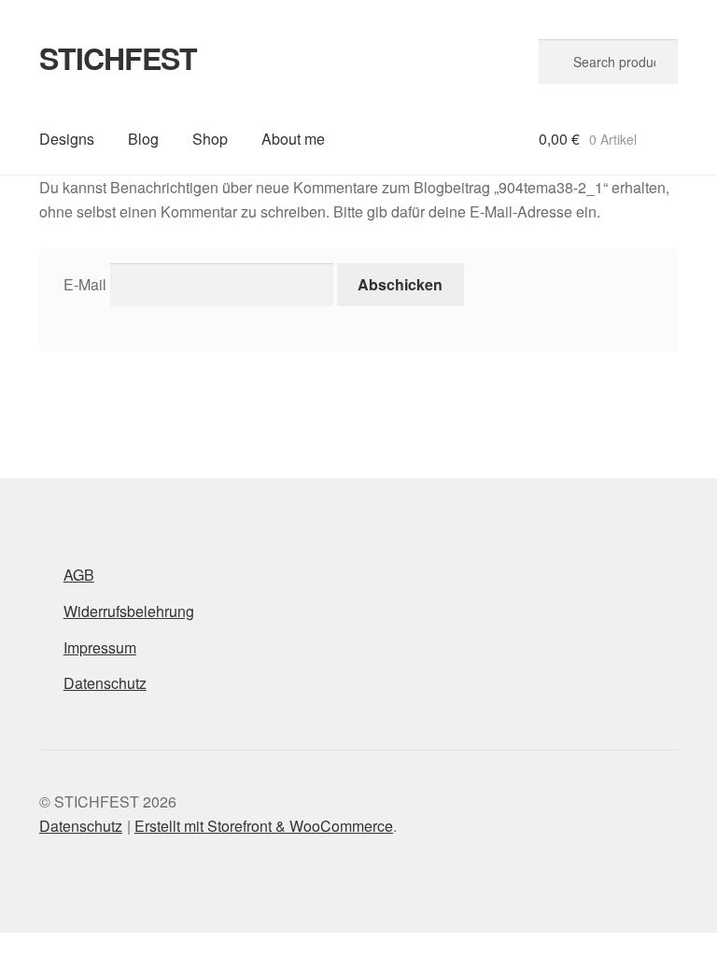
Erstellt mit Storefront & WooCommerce (263, 825)
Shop (210, 138)
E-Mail (84, 284)
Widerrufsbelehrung (128, 611)
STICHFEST (118, 57)
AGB (78, 574)
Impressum (99, 647)
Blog (143, 138)
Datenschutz (105, 683)
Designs (66, 138)
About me (293, 138)
